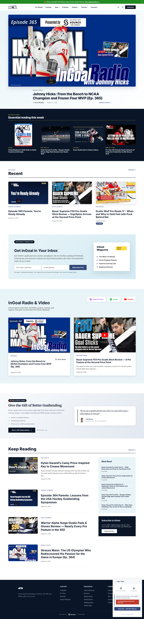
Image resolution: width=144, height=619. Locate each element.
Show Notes (62, 359)
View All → (132, 170)
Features (63, 596)
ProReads (63, 590)
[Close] (139, 581)
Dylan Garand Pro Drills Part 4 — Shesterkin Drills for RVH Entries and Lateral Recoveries (115, 486)
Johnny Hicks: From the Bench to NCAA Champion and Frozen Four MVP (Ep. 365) (67, 96)
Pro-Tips (62, 593)
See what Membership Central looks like (126, 602)
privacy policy (72, 272)
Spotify (115, 299)
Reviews (86, 593)
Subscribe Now (109, 531)
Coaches (94, 7)
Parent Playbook (65, 599)
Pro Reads (39, 7)
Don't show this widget (127, 614)
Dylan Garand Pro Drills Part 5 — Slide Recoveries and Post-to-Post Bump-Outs (116, 468)
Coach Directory (89, 590)
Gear (57, 7)
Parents (84, 7)
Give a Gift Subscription (20, 430)
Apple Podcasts (98, 299)
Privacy (110, 602)
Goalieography (88, 602)
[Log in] (123, 7)
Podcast (65, 7)
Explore (75, 7)
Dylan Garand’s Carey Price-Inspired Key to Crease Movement (117, 476)
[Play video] (104, 335)
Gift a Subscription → (92, 2)
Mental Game (88, 596)
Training (48, 7)
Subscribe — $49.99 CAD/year (127, 609)
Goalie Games (88, 599)
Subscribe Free (78, 267)
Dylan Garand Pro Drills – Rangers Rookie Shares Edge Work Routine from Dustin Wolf (116, 496)
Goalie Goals (88, 605)
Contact (110, 599)
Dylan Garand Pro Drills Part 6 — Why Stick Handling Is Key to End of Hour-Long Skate (117, 506)
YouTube (130, 299)
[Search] (118, 7)
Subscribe (130, 7)
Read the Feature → (105, 102)
